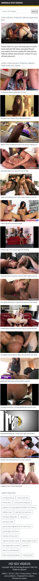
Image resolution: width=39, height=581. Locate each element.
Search (34, 11)
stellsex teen (7, 512)
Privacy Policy (25, 573)
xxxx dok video (8, 522)
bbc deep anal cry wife (10, 545)
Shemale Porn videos (25, 576)
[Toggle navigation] (35, 3)
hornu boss (6, 502)
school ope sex (22, 498)
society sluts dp (8, 498)
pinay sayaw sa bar (29, 541)
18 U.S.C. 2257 (13, 573)
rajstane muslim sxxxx (10, 541)
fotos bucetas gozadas (11, 555)
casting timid (27, 555)
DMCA (4, 573)
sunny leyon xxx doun (10, 531)
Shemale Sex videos (19, 578)
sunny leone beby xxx (22, 502)
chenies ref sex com (10, 536)
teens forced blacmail (10, 550)
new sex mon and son (23, 512)
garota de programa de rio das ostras (16, 526)
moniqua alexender (9, 517)
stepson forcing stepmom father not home (18, 507)
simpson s (24, 517)
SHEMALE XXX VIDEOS (12, 2)
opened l (25, 545)
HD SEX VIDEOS (19, 564)
